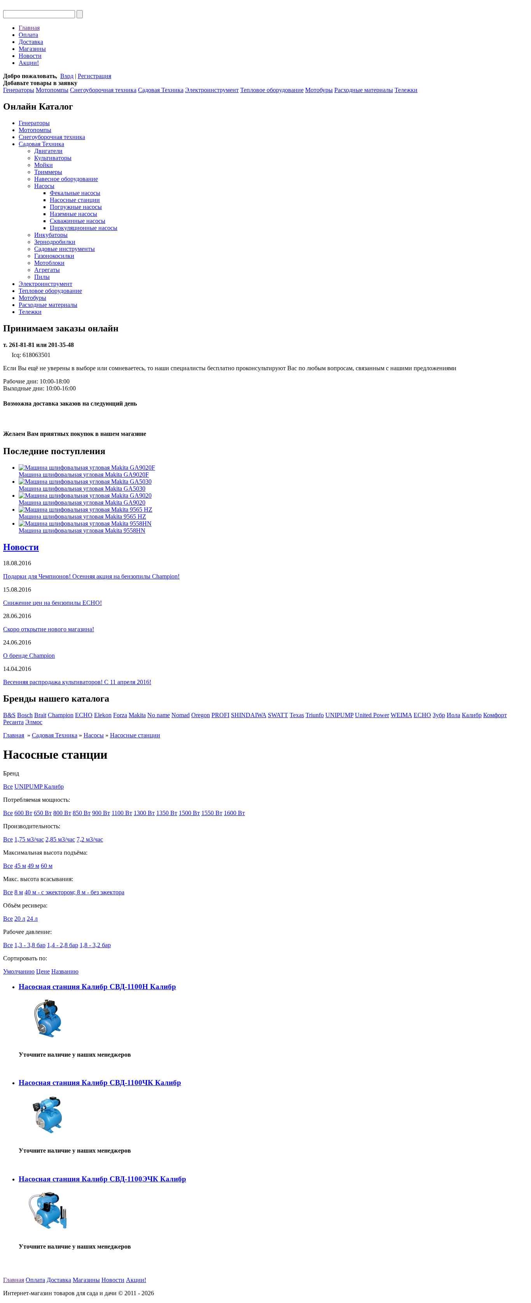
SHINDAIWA (248, 715)
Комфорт (495, 715)
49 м (33, 865)
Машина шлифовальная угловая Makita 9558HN (82, 530)
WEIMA (401, 715)
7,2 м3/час (90, 839)
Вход (66, 76)
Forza (120, 715)
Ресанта (13, 722)
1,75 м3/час (29, 839)
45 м (20, 865)
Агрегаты (47, 270)
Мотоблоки (49, 263)
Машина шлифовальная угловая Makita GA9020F (84, 474)
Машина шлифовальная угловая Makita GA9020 (82, 502)
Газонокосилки (54, 256)
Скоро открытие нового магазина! (48, 629)
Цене (43, 971)
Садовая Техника (160, 90)
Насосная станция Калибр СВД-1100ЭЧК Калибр (102, 1179)
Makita (137, 715)
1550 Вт (211, 813)
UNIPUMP (339, 715)
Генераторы (18, 90)
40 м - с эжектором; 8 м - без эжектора (74, 892)
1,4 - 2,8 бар (62, 945)
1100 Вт (122, 813)
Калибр (472, 715)
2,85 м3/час (60, 839)
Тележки (406, 90)
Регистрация (94, 76)
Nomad (180, 715)
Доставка (31, 41)
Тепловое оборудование (272, 90)
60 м (46, 865)
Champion (60, 715)
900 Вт (101, 813)
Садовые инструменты (64, 249)
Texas (297, 715)
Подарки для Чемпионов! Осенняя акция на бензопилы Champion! (91, 576)
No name (158, 715)
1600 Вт (234, 813)
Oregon (200, 715)
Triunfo (315, 715)
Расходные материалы (363, 90)
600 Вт (23, 813)
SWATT (278, 715)
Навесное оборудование (66, 179)
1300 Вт (144, 813)
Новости (30, 55)
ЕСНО (422, 715)
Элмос (33, 722)
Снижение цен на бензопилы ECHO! (52, 602)
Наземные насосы (73, 214)
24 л (32, 918)
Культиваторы (53, 158)
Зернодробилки (54, 242)
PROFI (220, 715)
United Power (372, 715)
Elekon (103, 715)
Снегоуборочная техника (103, 90)
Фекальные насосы (75, 193)
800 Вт (62, 813)
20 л (19, 918)
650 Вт (43, 813)
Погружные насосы (76, 207)
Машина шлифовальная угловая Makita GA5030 (82, 488)
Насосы (44, 186)
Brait (40, 715)
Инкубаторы (51, 235)
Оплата (28, 34)
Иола (453, 715)
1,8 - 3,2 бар (95, 945)
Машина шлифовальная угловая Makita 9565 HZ (82, 516)
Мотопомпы (52, 90)
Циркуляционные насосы (83, 228)
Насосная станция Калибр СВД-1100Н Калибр (97, 986)
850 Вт (82, 813)
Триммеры (48, 172)
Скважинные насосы (77, 221)
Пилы (42, 276)
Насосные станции (75, 200)
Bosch (25, 715)
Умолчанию (19, 971)
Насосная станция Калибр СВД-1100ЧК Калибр (100, 1082)
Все (8, 786)
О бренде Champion (29, 655)
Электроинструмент (212, 90)
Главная (29, 27)
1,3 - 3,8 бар (29, 945)
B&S (9, 715)
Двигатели (48, 151)
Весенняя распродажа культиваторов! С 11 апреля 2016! (77, 682)
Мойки (43, 165)
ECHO (84, 715)
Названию (65, 971)
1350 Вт (166, 813)
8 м (18, 892)
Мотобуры (319, 90)
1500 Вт (189, 813)
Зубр (439, 715)
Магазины (32, 48)
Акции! (29, 62)
